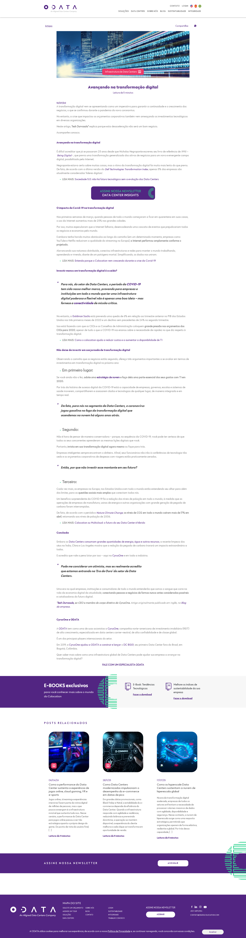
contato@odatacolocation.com (204, 915)
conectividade (83, 303)
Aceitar (213, 932)
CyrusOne (117, 555)
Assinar (173, 863)
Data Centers (138, 11)
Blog (163, 11)
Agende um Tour (70, 911)
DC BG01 (128, 645)
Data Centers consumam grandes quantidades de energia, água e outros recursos (114, 542)
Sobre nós (152, 11)
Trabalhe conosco (116, 918)
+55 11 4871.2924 (196, 911)
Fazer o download (142, 695)
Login (185, 6)
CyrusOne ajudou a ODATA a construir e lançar (95, 645)
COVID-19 (134, 284)
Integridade (194, 11)
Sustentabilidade (177, 11)
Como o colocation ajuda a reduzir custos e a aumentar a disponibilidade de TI (118, 340)
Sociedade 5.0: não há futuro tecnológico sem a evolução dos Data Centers (117, 179)
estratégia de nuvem (108, 377)
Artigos (48, 26)
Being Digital (64, 155)
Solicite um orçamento (73, 908)
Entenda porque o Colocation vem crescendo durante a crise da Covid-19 (115, 261)
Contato (175, 6)
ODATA (63, 628)
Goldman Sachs (81, 316)
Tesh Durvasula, (65, 603)
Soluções (123, 11)
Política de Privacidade (119, 931)
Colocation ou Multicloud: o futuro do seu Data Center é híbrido (110, 523)
